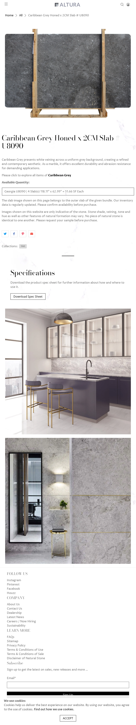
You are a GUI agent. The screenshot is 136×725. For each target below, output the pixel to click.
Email (11, 678)
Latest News (15, 617)
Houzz (11, 593)
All (20, 15)
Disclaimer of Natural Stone (26, 658)
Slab (23, 246)
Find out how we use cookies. (54, 709)
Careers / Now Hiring (21, 621)
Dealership (14, 613)
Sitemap (12, 641)
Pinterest (13, 584)
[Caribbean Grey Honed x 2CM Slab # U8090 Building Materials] (68, 74)
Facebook (13, 589)
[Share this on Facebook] (14, 233)
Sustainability (16, 626)
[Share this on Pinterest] (22, 233)
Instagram (14, 580)
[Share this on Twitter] (5, 233)
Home (9, 15)
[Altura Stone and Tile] (68, 4)
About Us (13, 604)
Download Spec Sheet (27, 296)
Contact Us (14, 609)
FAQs (10, 637)
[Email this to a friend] (31, 233)
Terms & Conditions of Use (25, 650)
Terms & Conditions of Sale (25, 654)
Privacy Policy (16, 645)
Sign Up (68, 695)
